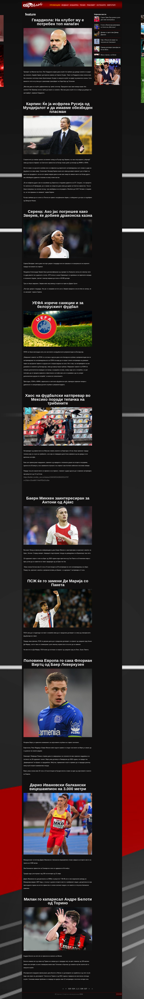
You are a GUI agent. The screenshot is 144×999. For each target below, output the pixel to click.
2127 (85, 989)
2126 (81, 989)
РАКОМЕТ (91, 5)
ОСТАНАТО (101, 5)
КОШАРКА (74, 5)
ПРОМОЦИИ (55, 5)
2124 (73, 989)
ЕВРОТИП (111, 5)
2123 (69, 989)
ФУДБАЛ (65, 5)
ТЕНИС (83, 5)
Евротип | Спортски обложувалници (67, 994)
